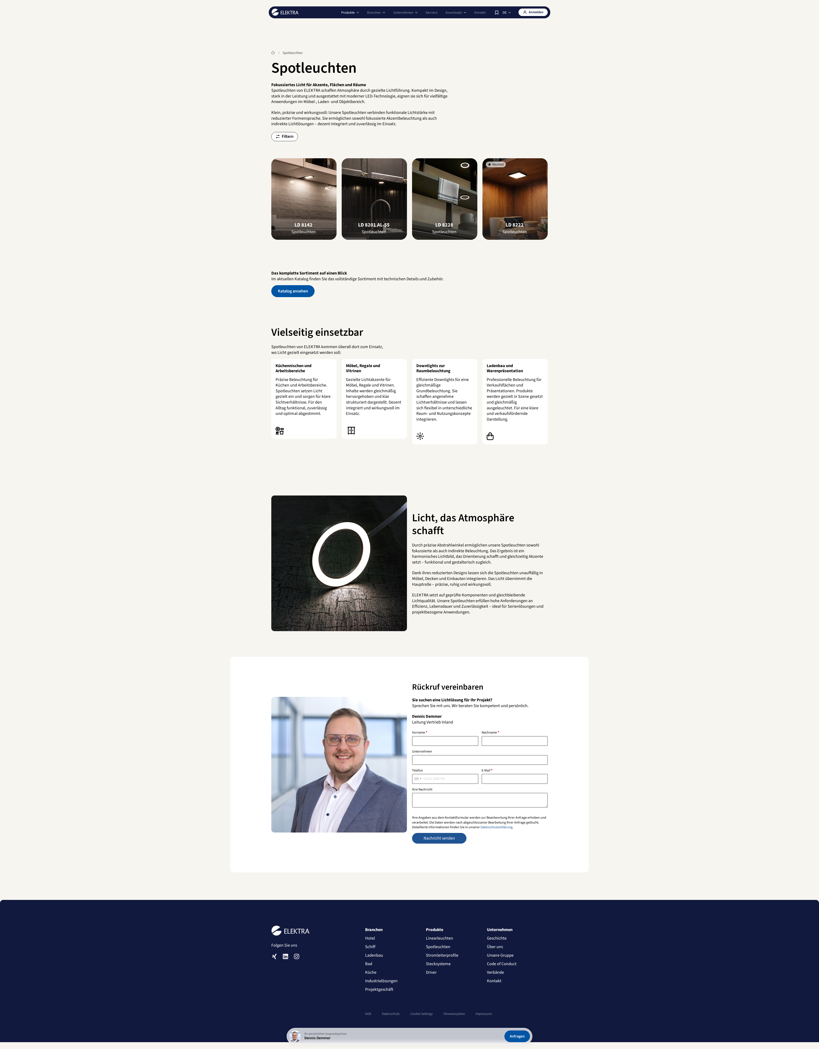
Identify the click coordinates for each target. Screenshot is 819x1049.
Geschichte (497, 938)
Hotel (370, 938)
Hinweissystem (454, 1013)
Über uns (495, 947)
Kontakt (480, 12)
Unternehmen (422, 751)
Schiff (370, 947)
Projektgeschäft (379, 989)
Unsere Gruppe (500, 955)
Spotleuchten (438, 947)
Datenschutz (391, 1013)
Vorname (419, 732)
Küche (370, 972)
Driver (431, 972)
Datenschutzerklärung (497, 827)
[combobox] (417, 778)
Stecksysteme (438, 964)
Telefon (417, 770)
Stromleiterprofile (442, 955)
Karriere (431, 12)
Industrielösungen (381, 981)
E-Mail (487, 770)
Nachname (490, 732)
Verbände (495, 972)
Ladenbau (374, 955)
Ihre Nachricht (422, 789)
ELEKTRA (285, 12)
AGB (368, 1013)
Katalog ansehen (293, 291)
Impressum (484, 1013)
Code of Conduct (502, 964)
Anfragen (517, 1036)
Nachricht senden (439, 838)
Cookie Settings (421, 1013)
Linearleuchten (439, 938)
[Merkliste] (496, 12)
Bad (368, 964)
